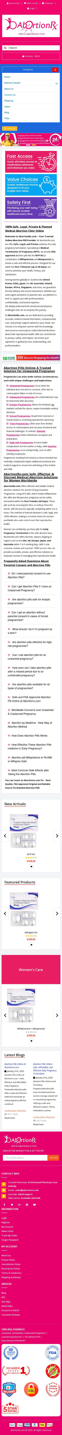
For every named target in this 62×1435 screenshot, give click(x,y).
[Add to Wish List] (31, 866)
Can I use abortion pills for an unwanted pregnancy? (27, 656)
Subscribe (53, 1157)
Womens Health (12, 82)
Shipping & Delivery (11, 1277)
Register (5, 1222)
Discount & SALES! (10, 1310)
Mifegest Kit (31, 932)
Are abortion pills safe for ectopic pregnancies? (29, 601)
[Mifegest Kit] (23, 910)
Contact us (9, 94)
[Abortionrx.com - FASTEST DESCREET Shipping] (31, 139)
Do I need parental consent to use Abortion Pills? (29, 575)
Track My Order (9, 1235)
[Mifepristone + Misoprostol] (21, 1006)
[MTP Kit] (23, 831)
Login (4, 1218)
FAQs (6, 118)
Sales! (7, 106)
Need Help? (7, 1306)
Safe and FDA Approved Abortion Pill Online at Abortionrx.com (29, 699)
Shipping (8, 100)
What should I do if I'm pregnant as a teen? (30, 631)
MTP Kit (31, 854)
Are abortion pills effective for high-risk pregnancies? (30, 644)
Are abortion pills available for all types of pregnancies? (29, 686)
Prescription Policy (10, 1268)
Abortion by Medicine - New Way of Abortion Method (30, 724)
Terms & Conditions (11, 1273)
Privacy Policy (8, 1259)
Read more (9, 1118)
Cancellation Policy (10, 1264)
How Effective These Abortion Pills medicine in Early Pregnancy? (29, 746)
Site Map (5, 1301)
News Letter (7, 1231)
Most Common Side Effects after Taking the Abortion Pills (28, 772)
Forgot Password (9, 1239)
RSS (3, 1297)
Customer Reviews (10, 1314)
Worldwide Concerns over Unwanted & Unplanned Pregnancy (30, 711)
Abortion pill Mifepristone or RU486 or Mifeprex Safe (30, 759)
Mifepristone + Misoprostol (31, 1028)
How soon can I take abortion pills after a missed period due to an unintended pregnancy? (29, 671)
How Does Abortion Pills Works (29, 735)
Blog (6, 112)
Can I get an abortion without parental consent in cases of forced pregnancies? (28, 616)
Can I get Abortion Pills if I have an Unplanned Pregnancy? (29, 588)
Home (7, 76)
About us (8, 88)
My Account (7, 1226)
